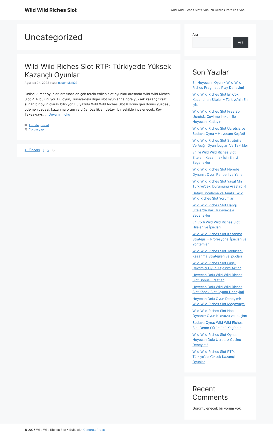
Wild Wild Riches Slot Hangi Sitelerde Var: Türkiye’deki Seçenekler (214, 210)
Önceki (32, 150)
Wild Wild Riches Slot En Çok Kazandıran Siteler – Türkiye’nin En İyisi (220, 99)
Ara (195, 34)
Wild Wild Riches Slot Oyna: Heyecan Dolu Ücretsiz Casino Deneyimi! (216, 340)
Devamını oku (59, 114)
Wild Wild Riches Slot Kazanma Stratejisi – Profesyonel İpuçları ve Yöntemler (219, 239)
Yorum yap (36, 129)
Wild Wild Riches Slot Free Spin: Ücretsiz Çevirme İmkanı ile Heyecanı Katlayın (217, 116)
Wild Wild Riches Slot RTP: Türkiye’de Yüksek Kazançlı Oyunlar (213, 357)
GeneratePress (94, 430)
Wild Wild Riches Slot (51, 10)
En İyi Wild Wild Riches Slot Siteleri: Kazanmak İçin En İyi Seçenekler (215, 157)
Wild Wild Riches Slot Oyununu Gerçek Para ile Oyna (207, 10)
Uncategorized (39, 125)
